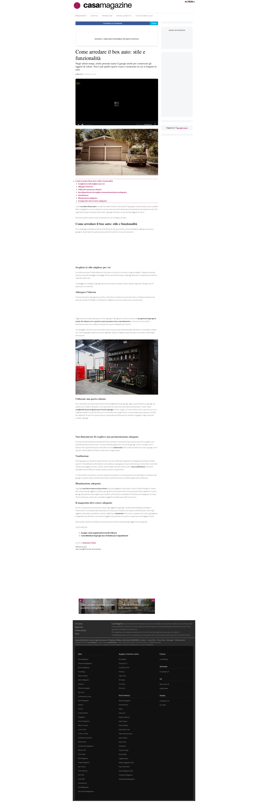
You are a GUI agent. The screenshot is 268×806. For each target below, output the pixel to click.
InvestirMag (164, 659)
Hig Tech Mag (123, 750)
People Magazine (84, 762)
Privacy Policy (161, 640)
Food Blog (81, 672)
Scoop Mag (122, 754)
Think (77, 634)
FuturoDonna (82, 783)
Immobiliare (107, 16)
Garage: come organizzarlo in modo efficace (99, 533)
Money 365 (82, 750)
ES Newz (122, 680)
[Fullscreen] (155, 124)
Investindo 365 (124, 667)
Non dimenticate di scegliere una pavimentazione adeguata (102, 192)
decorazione (96, 549)
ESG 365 (81, 775)
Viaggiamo (81, 717)
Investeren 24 (164, 701)
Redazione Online (89, 543)
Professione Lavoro (84, 696)
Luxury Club (82, 729)
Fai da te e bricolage (144, 16)
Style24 (80, 705)
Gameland (122, 746)
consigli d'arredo (85, 549)
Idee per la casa (80, 547)
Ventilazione (83, 195)
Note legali (170, 640)
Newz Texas (123, 721)
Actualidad (122, 659)
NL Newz (163, 705)
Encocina (122, 688)
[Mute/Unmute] (82, 124)
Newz (121, 709)
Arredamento (80, 16)
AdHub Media (112, 642)
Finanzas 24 (123, 663)
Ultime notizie (80, 630)
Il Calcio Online (83, 733)
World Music (82, 742)
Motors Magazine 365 (126, 762)
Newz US (122, 713)
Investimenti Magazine (85, 746)
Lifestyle (94, 16)
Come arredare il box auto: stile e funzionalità (94, 181)
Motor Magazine (83, 680)
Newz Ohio (122, 742)
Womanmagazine (124, 701)
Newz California (124, 717)
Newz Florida (123, 725)
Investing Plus (123, 705)
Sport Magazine (83, 700)
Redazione (79, 627)
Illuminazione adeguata (87, 198)
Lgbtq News (164, 688)
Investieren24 (164, 672)
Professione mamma (85, 738)
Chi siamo (78, 624)
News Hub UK (164, 684)
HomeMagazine (83, 787)
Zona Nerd (81, 754)
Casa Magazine (117, 624)
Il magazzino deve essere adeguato (92, 201)
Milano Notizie (83, 676)
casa (77, 549)
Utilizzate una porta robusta (89, 189)
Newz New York (124, 729)
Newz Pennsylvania (125, 734)
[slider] (88, 124)
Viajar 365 (122, 676)
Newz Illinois (123, 738)
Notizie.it (81, 684)
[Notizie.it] (190, 2)
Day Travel (81, 767)
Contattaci (142, 640)
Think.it (80, 709)
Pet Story (81, 692)
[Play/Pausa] (78, 124)
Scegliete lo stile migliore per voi (91, 184)
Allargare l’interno (85, 187)
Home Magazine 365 (126, 771)
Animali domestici (123, 16)
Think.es (121, 672)
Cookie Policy (151, 640)
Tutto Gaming (82, 771)
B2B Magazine (83, 758)
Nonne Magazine (83, 721)
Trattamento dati (179, 640)
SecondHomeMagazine (86, 791)
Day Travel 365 (124, 767)
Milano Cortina (83, 725)
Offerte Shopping (84, 688)
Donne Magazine (83, 667)
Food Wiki (81, 779)
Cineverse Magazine (85, 663)
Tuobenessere (83, 713)
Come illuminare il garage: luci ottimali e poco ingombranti (104, 536)
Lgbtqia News (123, 758)
